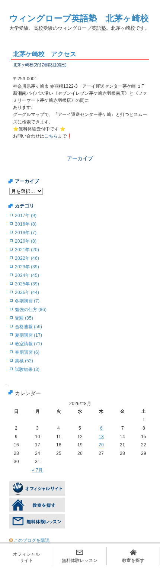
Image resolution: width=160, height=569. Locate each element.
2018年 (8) (25, 224)
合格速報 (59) (28, 326)
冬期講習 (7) (27, 301)
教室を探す (133, 560)
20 (101, 444)
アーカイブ (80, 158)
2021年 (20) (27, 249)
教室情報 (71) (28, 343)
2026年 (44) (27, 292)
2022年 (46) (27, 258)
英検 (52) (24, 360)
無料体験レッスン (79, 560)
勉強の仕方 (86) (31, 309)
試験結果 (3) (27, 369)
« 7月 (37, 470)
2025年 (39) (27, 284)
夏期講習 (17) (28, 335)
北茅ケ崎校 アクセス (44, 54)
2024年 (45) (27, 275)
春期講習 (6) (27, 352)
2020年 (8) (25, 241)
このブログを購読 (31, 540)
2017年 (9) (25, 215)
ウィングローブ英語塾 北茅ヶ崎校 (79, 18)
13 (101, 436)
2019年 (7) (25, 232)
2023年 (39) (27, 266)
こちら (51, 136)
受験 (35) (24, 318)
